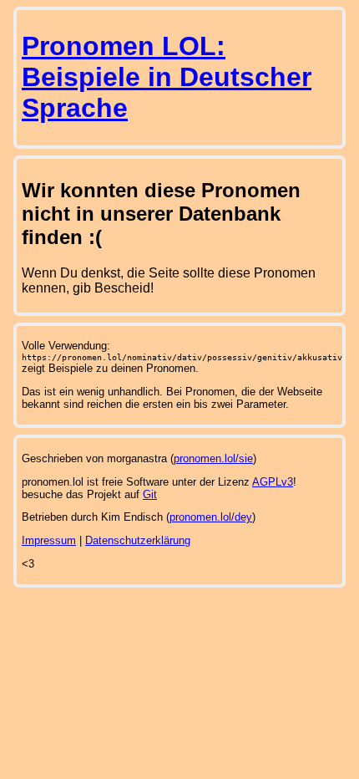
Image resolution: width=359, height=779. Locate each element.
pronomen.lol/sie (213, 458)
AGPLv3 (272, 482)
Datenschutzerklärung (137, 540)
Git (150, 494)
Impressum (49, 540)
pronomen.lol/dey (210, 517)
